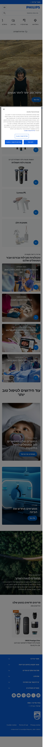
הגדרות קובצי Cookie (22, 136)
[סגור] (4, 109)
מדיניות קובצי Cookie (29, 131)
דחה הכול (30, 142)
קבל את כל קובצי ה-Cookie (13, 142)
